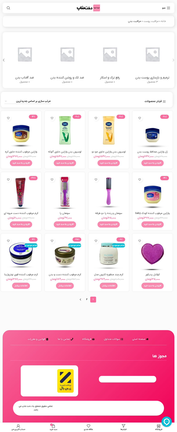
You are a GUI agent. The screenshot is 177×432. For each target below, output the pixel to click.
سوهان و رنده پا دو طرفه (108, 213)
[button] (173, 60)
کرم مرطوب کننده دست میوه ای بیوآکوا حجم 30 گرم (21, 215)
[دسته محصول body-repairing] (152, 60)
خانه (163, 21)
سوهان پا (65, 213)
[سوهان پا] (65, 192)
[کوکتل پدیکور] (152, 253)
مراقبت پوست (151, 21)
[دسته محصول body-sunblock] (24, 60)
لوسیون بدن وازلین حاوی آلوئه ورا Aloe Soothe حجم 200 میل (64, 153)
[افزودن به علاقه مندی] (140, 118)
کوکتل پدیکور (152, 274)
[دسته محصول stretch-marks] (109, 60)
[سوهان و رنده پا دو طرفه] (108, 192)
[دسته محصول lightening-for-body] (67, 60)
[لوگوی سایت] (88, 7)
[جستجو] (8, 7)
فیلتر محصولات (153, 101)
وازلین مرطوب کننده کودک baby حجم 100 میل (152, 215)
